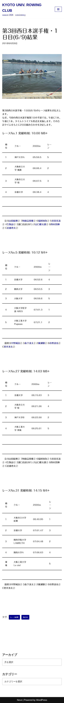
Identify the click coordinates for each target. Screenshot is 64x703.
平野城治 (15, 343)
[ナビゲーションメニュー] (58, 9)
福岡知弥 (42, 221)
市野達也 (53, 343)
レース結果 (14, 617)
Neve (19, 700)
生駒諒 (10, 224)
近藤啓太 (11, 228)
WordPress (41, 700)
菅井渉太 (8, 347)
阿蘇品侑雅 (27, 221)
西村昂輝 (55, 224)
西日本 (25, 617)
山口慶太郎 (40, 224)
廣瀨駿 (41, 343)
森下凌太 (29, 343)
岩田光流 (56, 221)
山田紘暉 (13, 221)
